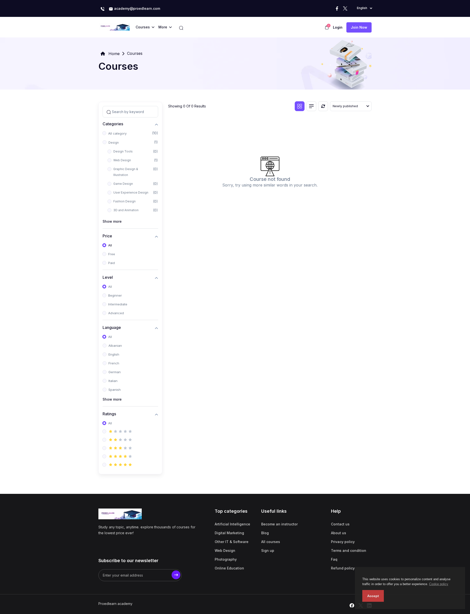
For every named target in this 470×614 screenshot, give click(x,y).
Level (108, 277)
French (113, 363)
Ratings (109, 413)
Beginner (115, 295)
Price (107, 235)
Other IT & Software (231, 542)
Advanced (116, 313)
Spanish (114, 390)
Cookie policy (438, 584)
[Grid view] (300, 106)
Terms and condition (348, 550)
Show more (112, 221)
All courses (270, 542)
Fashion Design (124, 201)
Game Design (123, 183)
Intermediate (117, 304)
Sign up (267, 550)
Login (337, 27)
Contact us (340, 524)
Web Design (122, 160)
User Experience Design (130, 192)
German (114, 372)
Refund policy (343, 568)
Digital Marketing (229, 533)
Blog (265, 533)
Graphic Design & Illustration (125, 172)
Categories (113, 123)
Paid (111, 263)
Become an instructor (279, 524)
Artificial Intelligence (232, 524)
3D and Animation (126, 210)
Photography (226, 559)
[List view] (311, 106)
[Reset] (323, 106)
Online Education (229, 568)
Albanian (115, 346)
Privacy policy (343, 542)
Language (112, 327)
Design (113, 142)
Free (111, 254)
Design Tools (123, 151)
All (110, 245)
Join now (359, 27)
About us (338, 533)
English (113, 354)
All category (117, 133)
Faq (334, 559)
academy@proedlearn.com (136, 8)
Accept (373, 596)
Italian (113, 381)
